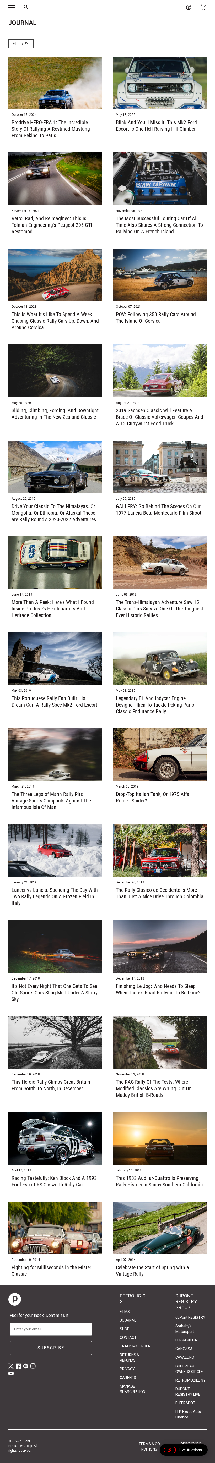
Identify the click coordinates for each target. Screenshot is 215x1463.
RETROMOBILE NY (190, 1380)
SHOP (125, 1329)
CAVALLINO (184, 1357)
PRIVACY (127, 1369)
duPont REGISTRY (190, 1317)
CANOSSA (184, 1349)
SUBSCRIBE (50, 1347)
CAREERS (128, 1378)
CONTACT (128, 1337)
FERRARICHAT (187, 1340)
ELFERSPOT (185, 1403)
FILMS (125, 1312)
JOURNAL (128, 1320)
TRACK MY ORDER (135, 1346)
